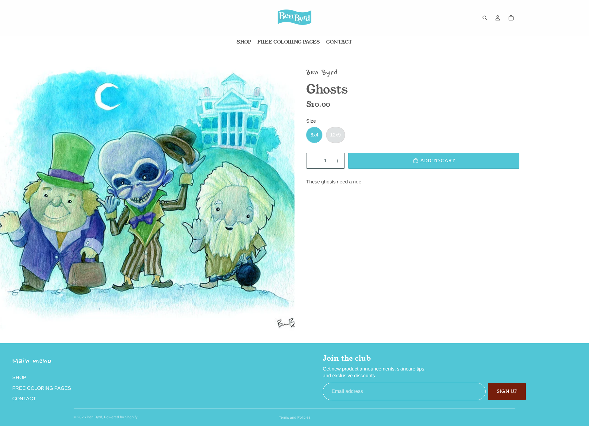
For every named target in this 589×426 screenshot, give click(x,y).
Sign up (507, 391)
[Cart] (511, 18)
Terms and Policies (294, 417)
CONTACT (24, 398)
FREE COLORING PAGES (41, 388)
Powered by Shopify (120, 417)
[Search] (484, 18)
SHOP (19, 377)
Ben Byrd (94, 417)
